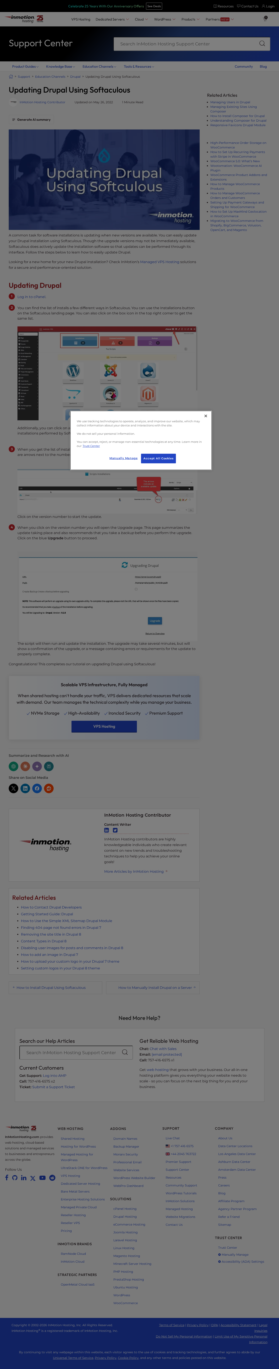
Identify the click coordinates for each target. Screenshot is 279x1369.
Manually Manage (123, 458)
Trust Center (91, 446)
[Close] (206, 416)
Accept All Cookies (158, 458)
